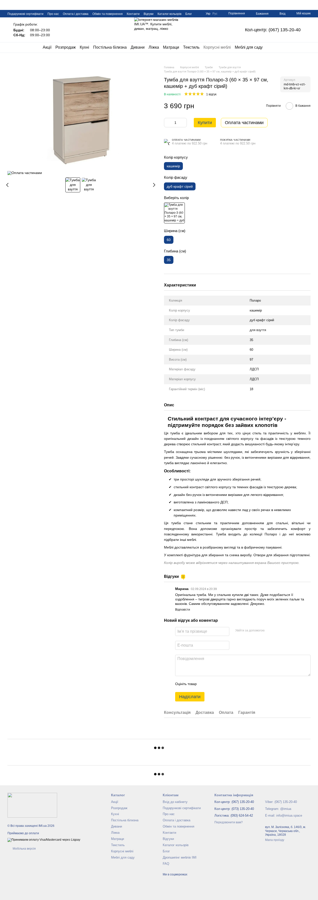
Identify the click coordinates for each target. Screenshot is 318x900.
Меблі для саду (249, 47)
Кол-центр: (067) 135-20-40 (273, 30)
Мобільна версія (24, 848)
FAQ (166, 863)
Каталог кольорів (169, 14)
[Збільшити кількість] (183, 122)
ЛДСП (254, 369)
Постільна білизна (110, 47)
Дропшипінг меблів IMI (180, 857)
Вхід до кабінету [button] (175, 802)
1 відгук (211, 94)
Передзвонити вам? (228, 822)
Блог (188, 14)
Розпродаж (65, 47)
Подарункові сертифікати (25, 14)
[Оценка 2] (213, 684)
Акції (47, 47)
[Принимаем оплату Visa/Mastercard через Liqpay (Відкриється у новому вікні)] (43, 839)
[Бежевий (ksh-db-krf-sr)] (174, 213)
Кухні (84, 47)
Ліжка (154, 47)
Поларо (255, 300)
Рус (214, 13)
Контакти (133, 14)
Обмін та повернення (107, 14)
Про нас (53, 14)
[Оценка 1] (205, 684)
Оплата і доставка (75, 14)
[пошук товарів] (272, 47)
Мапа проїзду (274, 840)
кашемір (256, 310)
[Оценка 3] (221, 684)
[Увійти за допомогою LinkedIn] (286, 631)
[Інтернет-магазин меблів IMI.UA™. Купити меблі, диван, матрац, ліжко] (32, 805)
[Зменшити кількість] (167, 122)
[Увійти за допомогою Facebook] (270, 631)
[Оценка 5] (237, 684)
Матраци (171, 47)
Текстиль (191, 47)
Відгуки (149, 14)
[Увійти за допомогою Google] (278, 631)
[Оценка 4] (229, 684)
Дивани (138, 47)
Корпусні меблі (217, 47)
